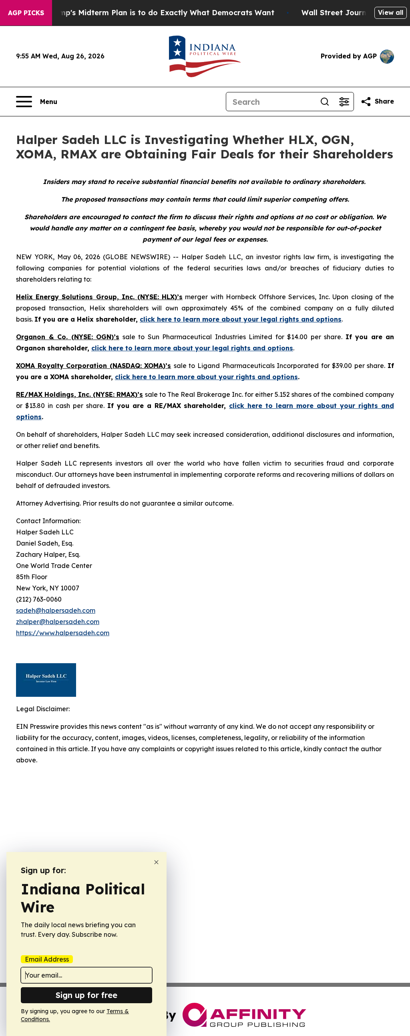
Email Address (47, 959)
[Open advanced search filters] (344, 101)
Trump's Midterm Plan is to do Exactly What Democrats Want (160, 12)
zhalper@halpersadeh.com (57, 622)
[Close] (156, 862)
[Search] (324, 101)
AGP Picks (26, 13)
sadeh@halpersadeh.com (55, 610)
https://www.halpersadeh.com (62, 633)
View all (390, 12)
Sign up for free (86, 995)
